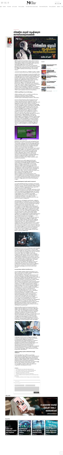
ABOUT (58, 6)
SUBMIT (36, 392)
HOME (4, 6)
